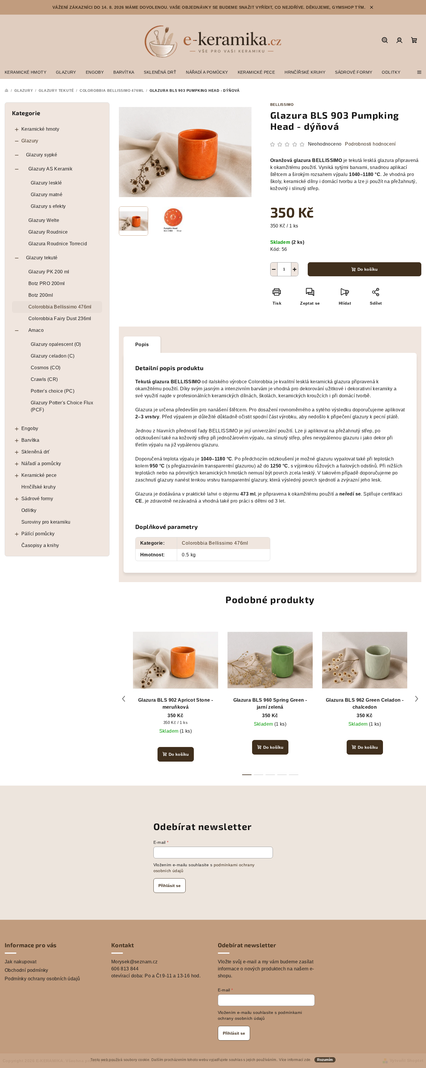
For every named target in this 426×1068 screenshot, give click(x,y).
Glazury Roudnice (48, 232)
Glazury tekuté (42, 257)
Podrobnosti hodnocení (370, 144)
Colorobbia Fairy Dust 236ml (59, 318)
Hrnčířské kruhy (38, 486)
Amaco (36, 330)
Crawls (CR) (44, 379)
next (416, 698)
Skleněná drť (35, 451)
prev (123, 698)
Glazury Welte (43, 220)
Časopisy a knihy (40, 545)
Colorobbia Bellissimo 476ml (60, 306)
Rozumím (325, 1060)
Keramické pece (39, 475)
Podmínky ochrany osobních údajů (42, 978)
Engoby (29, 428)
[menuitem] (25, 72)
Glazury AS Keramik (50, 168)
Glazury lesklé (46, 182)
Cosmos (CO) (45, 367)
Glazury (29, 140)
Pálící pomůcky (38, 533)
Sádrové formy (37, 498)
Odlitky (29, 510)
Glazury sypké (41, 154)
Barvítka (30, 440)
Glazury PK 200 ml (48, 271)
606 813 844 (124, 968)
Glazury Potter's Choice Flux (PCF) (62, 406)
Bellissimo (282, 105)
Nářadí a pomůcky (41, 463)
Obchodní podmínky (26, 970)
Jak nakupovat (20, 961)
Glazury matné (46, 194)
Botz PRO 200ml (46, 283)
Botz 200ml (40, 295)
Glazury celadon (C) (53, 355)
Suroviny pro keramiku (45, 522)
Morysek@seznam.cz (134, 961)
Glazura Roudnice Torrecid (57, 243)
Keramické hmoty (40, 129)
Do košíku (367, 269)
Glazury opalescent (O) (56, 344)
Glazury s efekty (48, 206)
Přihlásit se (169, 885)
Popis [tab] (142, 344)
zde (307, 1060)
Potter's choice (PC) (52, 391)
